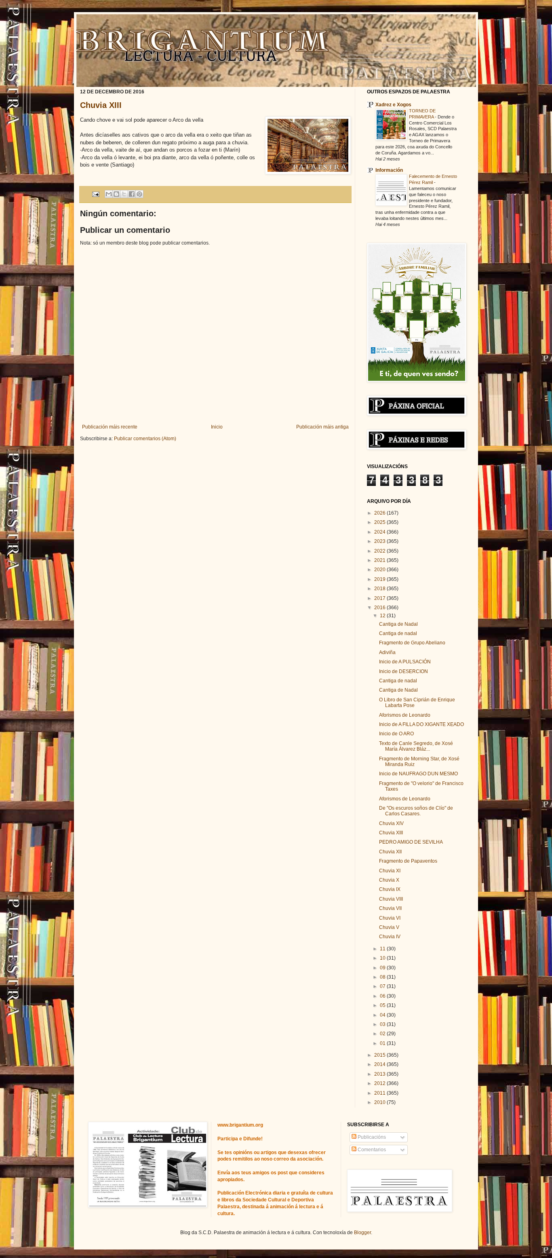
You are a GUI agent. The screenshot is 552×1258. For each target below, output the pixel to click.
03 (383, 1024)
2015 (380, 1055)
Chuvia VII (390, 908)
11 (383, 949)
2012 (380, 1083)
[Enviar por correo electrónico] (109, 194)
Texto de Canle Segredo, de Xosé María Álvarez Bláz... (416, 746)
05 (383, 1005)
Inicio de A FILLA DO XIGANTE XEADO (421, 724)
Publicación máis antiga (322, 427)
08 (383, 977)
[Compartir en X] (124, 194)
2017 (380, 598)
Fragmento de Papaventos (408, 861)
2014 (380, 1064)
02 (383, 1033)
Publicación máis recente (109, 427)
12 (383, 615)
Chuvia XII (390, 852)
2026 (380, 513)
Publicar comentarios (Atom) (145, 438)
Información (389, 170)
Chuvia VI (389, 918)
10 (383, 958)
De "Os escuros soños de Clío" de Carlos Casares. (416, 811)
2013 (380, 1074)
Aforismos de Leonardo (404, 715)
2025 (380, 522)
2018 (380, 588)
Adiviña (387, 652)
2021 (380, 560)
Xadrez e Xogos (393, 105)
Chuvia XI (389, 871)
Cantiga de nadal (398, 633)
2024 (380, 532)
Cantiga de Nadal (398, 624)
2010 (380, 1102)
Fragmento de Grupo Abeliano (412, 643)
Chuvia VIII (391, 899)
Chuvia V (389, 927)
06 (383, 996)
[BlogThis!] (116, 194)
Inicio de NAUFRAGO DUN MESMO (418, 774)
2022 (380, 551)
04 (383, 1015)
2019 (380, 579)
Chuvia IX (389, 889)
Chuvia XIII (101, 105)
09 (383, 968)
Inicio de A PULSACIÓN (405, 662)
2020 (380, 569)
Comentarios (371, 1149)
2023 (380, 541)
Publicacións (371, 1137)
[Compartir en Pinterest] (139, 194)
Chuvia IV (389, 936)
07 (383, 986)
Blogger (362, 1232)
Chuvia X (389, 880)
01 (383, 1043)
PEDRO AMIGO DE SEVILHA (411, 842)
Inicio (217, 427)
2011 (380, 1093)
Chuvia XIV (391, 823)
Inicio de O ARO (396, 734)
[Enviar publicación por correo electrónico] (95, 193)
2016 (380, 607)
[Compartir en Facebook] (132, 194)
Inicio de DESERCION (403, 671)
